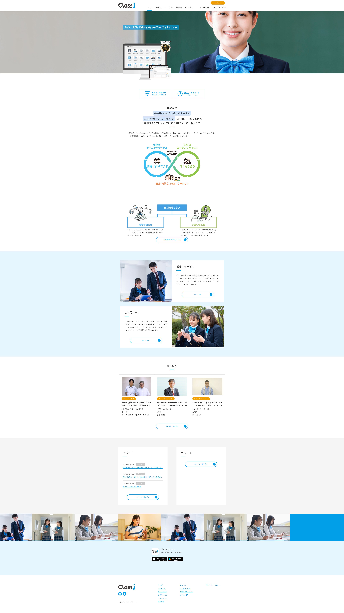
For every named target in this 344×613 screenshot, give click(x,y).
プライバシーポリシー (213, 585)
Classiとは (161, 588)
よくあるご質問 (185, 588)
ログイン (183, 595)
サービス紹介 (162, 591)
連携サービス (162, 595)
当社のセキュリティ (186, 591)
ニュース (183, 585)
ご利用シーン (162, 598)
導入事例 (161, 601)
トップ (160, 585)
